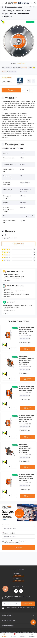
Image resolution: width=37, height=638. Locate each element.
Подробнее (7, 280)
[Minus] (23, 90)
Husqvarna (24, 67)
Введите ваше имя (8, 525)
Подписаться (28, 603)
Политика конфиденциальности (20, 541)
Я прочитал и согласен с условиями (20, 608)
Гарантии (11, 302)
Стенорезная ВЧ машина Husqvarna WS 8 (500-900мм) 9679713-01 (26, 388)
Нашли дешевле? (7, 77)
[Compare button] (33, 81)
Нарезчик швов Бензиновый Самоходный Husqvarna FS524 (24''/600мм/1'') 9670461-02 (26, 360)
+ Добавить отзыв (18, 243)
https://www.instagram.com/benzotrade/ (21, 591)
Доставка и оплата (15, 271)
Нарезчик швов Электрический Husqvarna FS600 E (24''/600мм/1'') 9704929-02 (26, 448)
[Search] (6, 3)
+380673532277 (22, 63)
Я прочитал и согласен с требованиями (17, 541)
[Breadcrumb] (2, 7)
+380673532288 (18, 580)
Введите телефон (8, 533)
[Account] (35, 3)
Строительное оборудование (13, 7)
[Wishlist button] (29, 81)
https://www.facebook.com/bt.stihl (16, 591)
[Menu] (2, 3)
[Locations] (31, 3)
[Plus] (32, 90)
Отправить (18, 547)
